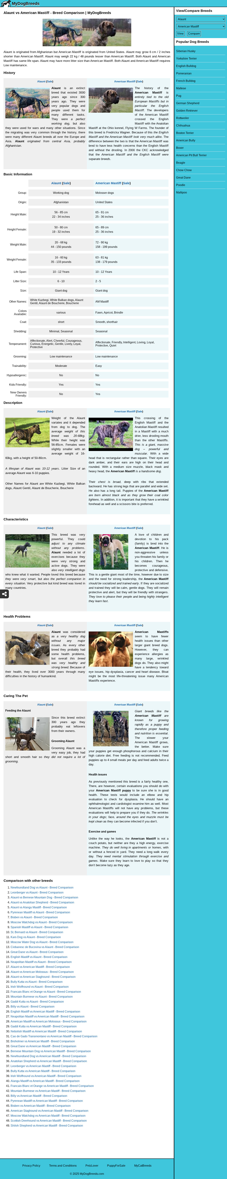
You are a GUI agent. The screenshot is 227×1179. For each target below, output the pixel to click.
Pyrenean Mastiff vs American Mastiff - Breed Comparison (47, 1100)
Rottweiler (182, 118)
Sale (49, 81)
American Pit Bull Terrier (191, 155)
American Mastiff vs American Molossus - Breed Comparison (49, 1021)
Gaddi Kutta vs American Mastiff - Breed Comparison (44, 1026)
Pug (178, 95)
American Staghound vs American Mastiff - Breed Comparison (49, 1110)
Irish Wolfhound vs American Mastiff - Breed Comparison (46, 1076)
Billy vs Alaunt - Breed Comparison (32, 1006)
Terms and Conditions (63, 1165)
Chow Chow (184, 170)
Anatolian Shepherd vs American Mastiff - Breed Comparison (49, 1061)
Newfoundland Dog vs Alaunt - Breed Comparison (42, 887)
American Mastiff (124, 81)
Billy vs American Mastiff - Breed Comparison (39, 1095)
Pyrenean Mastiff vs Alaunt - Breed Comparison (40, 912)
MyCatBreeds (142, 1165)
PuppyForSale (116, 1165)
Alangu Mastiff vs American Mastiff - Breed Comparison (45, 1080)
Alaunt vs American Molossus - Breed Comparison (42, 971)
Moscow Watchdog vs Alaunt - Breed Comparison (42, 922)
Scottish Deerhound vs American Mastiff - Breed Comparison (49, 1120)
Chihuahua (183, 125)
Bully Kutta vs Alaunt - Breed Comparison (37, 981)
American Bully (185, 140)
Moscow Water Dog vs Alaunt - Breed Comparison (42, 942)
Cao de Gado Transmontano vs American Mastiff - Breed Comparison (54, 1036)
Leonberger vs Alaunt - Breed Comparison (37, 892)
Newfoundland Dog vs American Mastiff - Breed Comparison (48, 1056)
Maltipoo (181, 192)
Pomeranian (184, 73)
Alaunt (41, 81)
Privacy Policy (31, 1165)
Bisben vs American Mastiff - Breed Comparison (41, 1105)
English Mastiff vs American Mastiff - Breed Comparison (45, 1011)
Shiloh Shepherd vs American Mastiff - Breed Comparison (47, 1125)
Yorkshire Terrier (186, 58)
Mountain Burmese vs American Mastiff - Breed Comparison (48, 1090)
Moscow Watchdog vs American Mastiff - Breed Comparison (48, 1115)
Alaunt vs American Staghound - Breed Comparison (43, 976)
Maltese (181, 88)
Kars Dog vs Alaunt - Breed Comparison (36, 937)
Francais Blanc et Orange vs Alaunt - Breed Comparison (46, 991)
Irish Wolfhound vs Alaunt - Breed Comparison (40, 986)
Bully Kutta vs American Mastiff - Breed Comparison (43, 1071)
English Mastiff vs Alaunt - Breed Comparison (39, 956)
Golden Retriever (187, 110)
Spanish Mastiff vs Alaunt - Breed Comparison (39, 927)
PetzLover (91, 1165)
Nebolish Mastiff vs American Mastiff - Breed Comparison (46, 1031)
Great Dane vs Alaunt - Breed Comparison (37, 952)
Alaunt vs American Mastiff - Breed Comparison (40, 966)
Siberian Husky (185, 51)
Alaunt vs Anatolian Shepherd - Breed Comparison (42, 902)
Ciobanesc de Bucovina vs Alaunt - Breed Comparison (45, 947)
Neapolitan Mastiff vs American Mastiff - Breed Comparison (47, 1016)
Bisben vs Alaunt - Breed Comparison (34, 917)
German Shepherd (187, 103)
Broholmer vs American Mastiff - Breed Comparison (43, 1041)
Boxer (180, 147)
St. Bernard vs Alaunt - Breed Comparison (37, 932)
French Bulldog (185, 80)
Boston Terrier (185, 132)
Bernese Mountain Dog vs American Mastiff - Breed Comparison (51, 1051)
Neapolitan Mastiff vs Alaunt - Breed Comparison (41, 961)
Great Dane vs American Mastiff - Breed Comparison (43, 1046)
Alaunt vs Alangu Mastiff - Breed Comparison (39, 907)
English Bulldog (186, 65)
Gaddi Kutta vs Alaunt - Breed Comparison (37, 1001)
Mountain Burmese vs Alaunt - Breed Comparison (42, 996)
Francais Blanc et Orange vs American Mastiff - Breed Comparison (52, 1085)
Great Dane (183, 177)
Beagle (180, 162)
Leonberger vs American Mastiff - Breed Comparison (43, 1066)
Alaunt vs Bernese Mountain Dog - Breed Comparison (44, 897)
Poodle (180, 185)
